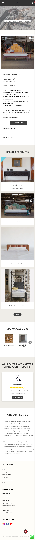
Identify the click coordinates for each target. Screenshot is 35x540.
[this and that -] (17, 3)
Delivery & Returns (8, 133)
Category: (6, 128)
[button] (30, 342)
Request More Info (8, 137)
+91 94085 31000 (6, 512)
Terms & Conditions (7, 480)
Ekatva (20, 21)
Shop (10, 21)
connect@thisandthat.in (8, 505)
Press (3, 469)
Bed (11, 128)
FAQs (3, 482)
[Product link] (17, 169)
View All (17, 314)
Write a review (17, 397)
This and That (6, 496)
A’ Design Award (6, 472)
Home (6, 21)
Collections (15, 21)
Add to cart (18, 123)
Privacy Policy (5, 477)
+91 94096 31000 (6, 503)
